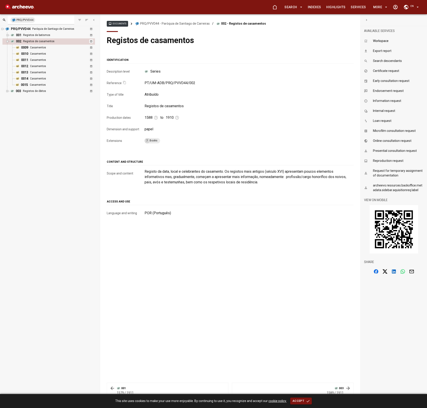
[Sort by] (79, 20)
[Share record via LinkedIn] (393, 271)
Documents (117, 23)
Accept (298, 400)
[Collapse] (93, 20)
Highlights (335, 7)
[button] (292, 7)
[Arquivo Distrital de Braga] (19, 8)
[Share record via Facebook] (376, 271)
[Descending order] (86, 20)
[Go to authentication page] (395, 7)
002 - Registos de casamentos (243, 23)
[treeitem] (53, 63)
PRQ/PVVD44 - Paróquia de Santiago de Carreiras (175, 23)
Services (358, 7)
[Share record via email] (411, 271)
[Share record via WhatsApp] (402, 271)
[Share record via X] (385, 271)
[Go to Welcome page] (274, 7)
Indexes (314, 7)
